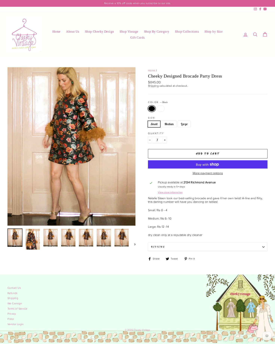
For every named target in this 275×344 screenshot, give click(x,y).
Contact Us (14, 288)
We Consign (14, 303)
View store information (170, 192)
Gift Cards (137, 37)
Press (10, 319)
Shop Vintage (129, 31)
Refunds (12, 293)
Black (151, 108)
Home (56, 31)
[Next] (133, 244)
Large (184, 124)
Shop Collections (187, 31)
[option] (137, 3)
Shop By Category (156, 31)
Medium (169, 124)
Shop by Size (213, 31)
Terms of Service (17, 308)
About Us (72, 31)
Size (151, 117)
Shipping (153, 85)
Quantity (156, 133)
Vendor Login (15, 324)
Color (158, 102)
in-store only (160, 108)
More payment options (208, 173)
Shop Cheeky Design (99, 31)
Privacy (11, 313)
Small (154, 124)
